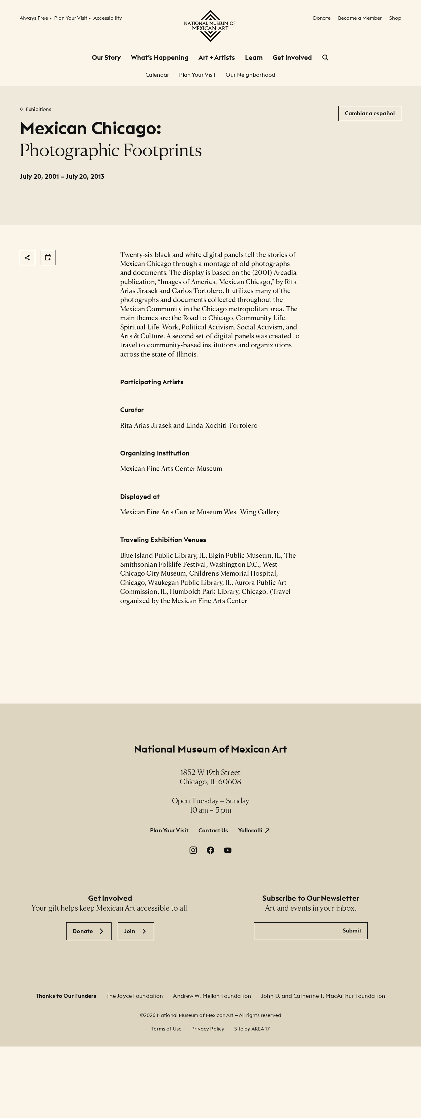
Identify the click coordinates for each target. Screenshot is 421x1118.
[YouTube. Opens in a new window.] (227, 850)
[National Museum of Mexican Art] (210, 26)
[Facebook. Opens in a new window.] (210, 850)
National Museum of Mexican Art (210, 749)
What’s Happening (160, 57)
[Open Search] (325, 57)
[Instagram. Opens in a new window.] (193, 850)
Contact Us (213, 830)
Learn (254, 57)
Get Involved (292, 57)
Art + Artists (216, 57)
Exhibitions (38, 109)
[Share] (27, 257)
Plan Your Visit (169, 830)
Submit (352, 930)
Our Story (106, 57)
